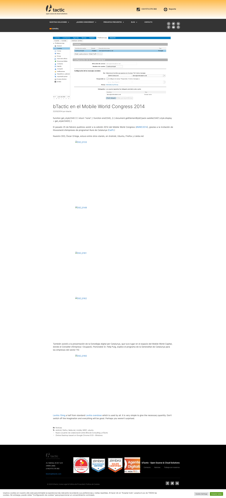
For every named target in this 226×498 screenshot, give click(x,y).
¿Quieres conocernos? (85, 22)
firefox (65, 430)
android (59, 430)
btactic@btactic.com (53, 474)
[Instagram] (168, 23)
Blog (133, 22)
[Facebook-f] (168, 27)
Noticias (59, 428)
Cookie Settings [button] (201, 494)
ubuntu (90, 430)
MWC (85, 430)
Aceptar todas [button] (216, 494)
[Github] (178, 27)
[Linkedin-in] (178, 23)
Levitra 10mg (59, 415)
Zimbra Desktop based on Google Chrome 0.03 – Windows (79, 435)
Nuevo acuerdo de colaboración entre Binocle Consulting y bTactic (82, 433)
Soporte (172, 9)
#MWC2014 (141, 127)
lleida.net (72, 430)
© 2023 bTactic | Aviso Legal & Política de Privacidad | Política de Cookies (73, 484)
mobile (79, 430)
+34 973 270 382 (149, 9)
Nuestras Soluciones (58, 22)
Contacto (148, 22)
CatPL (111, 130)
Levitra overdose (94, 415)
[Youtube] (173, 27)
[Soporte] (165, 9)
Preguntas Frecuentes (112, 22)
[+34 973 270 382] (138, 9)
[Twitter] (173, 23)
